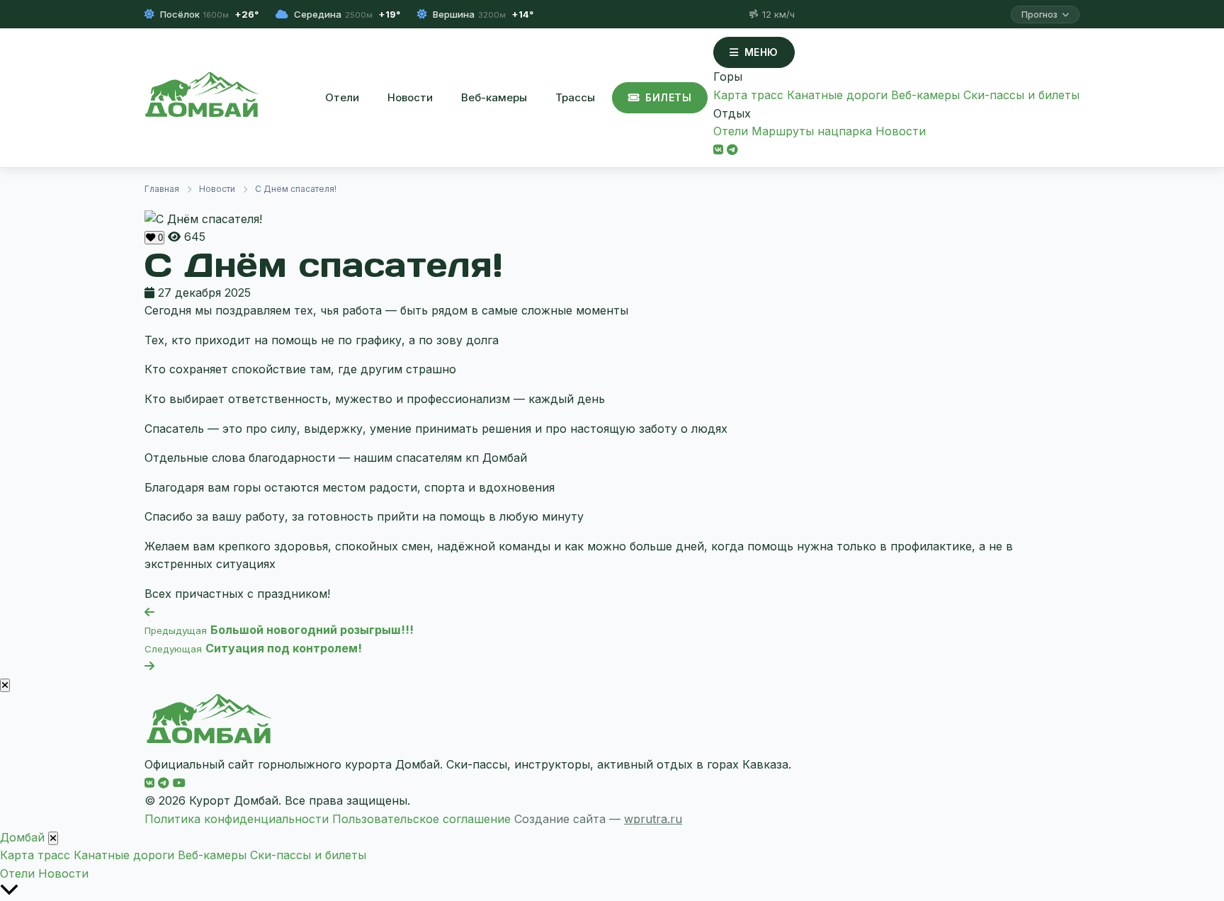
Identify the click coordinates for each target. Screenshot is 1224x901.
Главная (161, 188)
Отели (342, 97)
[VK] (718, 149)
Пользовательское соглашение (421, 819)
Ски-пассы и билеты (1021, 95)
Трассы (575, 97)
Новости (410, 97)
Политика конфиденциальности (236, 819)
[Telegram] (732, 149)
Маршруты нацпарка (812, 131)
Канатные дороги (837, 95)
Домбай (22, 837)
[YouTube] (179, 783)
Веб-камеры (494, 97)
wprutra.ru (653, 819)
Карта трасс (748, 95)
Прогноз (1039, 14)
